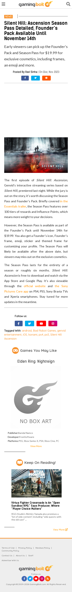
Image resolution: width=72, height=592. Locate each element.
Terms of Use (8, 548)
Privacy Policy (25, 548)
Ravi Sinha (31, 71)
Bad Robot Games (44, 330)
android (27, 330)
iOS (25, 334)
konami (32, 334)
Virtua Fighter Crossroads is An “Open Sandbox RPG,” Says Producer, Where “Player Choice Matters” (35, 505)
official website (35, 286)
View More (36, 446)
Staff (30, 555)
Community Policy (10, 550)
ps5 (47, 334)
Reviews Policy (42, 548)
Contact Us (7, 555)
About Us (20, 555)
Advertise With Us (10, 560)
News (8, 16)
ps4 (41, 334)
